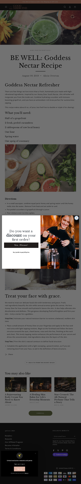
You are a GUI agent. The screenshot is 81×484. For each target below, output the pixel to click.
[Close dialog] (76, 218)
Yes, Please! (21, 245)
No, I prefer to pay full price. (21, 252)
